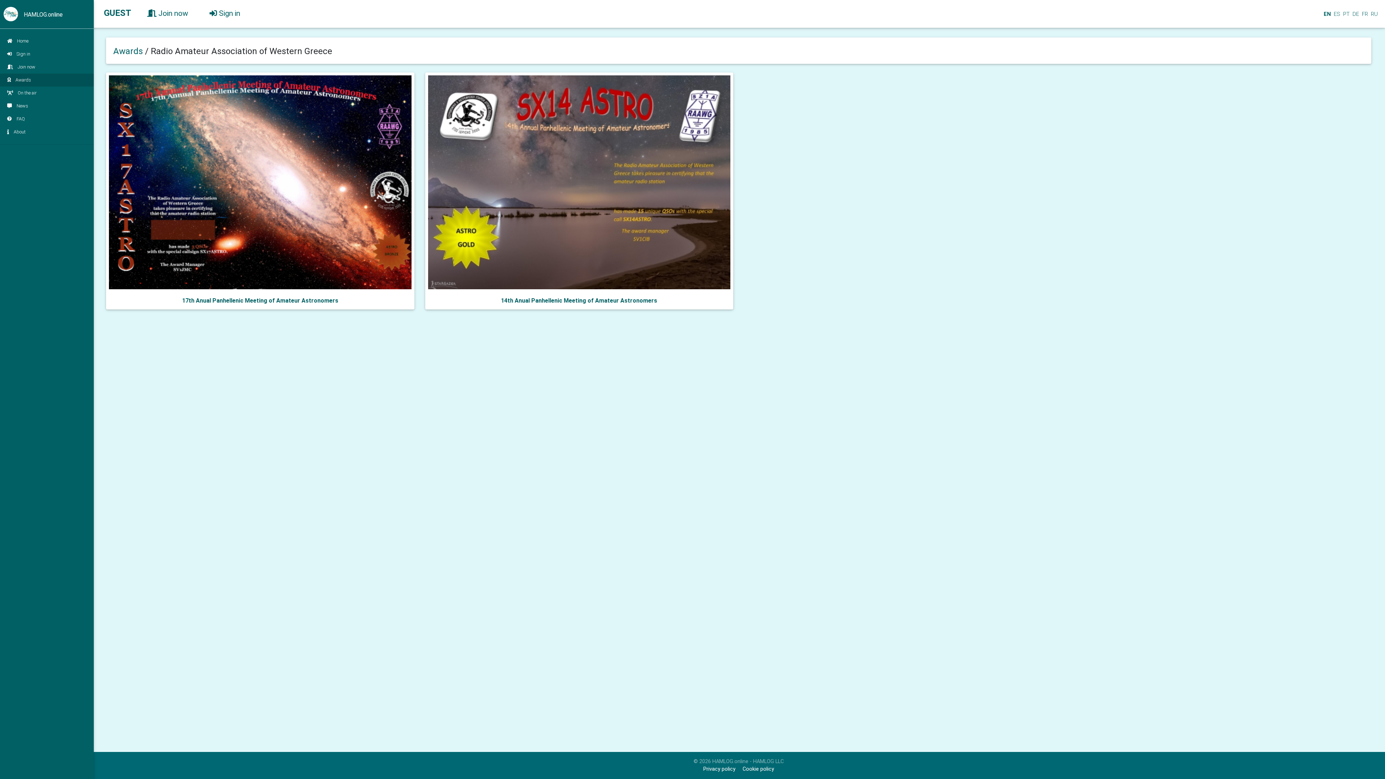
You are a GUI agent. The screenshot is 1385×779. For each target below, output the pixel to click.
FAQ (21, 119)
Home (22, 41)
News (22, 106)
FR (1364, 14)
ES (1336, 14)
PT (1346, 14)
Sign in (23, 54)
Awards (23, 80)
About (20, 132)
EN (1326, 14)
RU (1374, 14)
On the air (27, 93)
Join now (26, 67)
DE (1355, 14)
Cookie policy (758, 769)
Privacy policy (719, 769)
